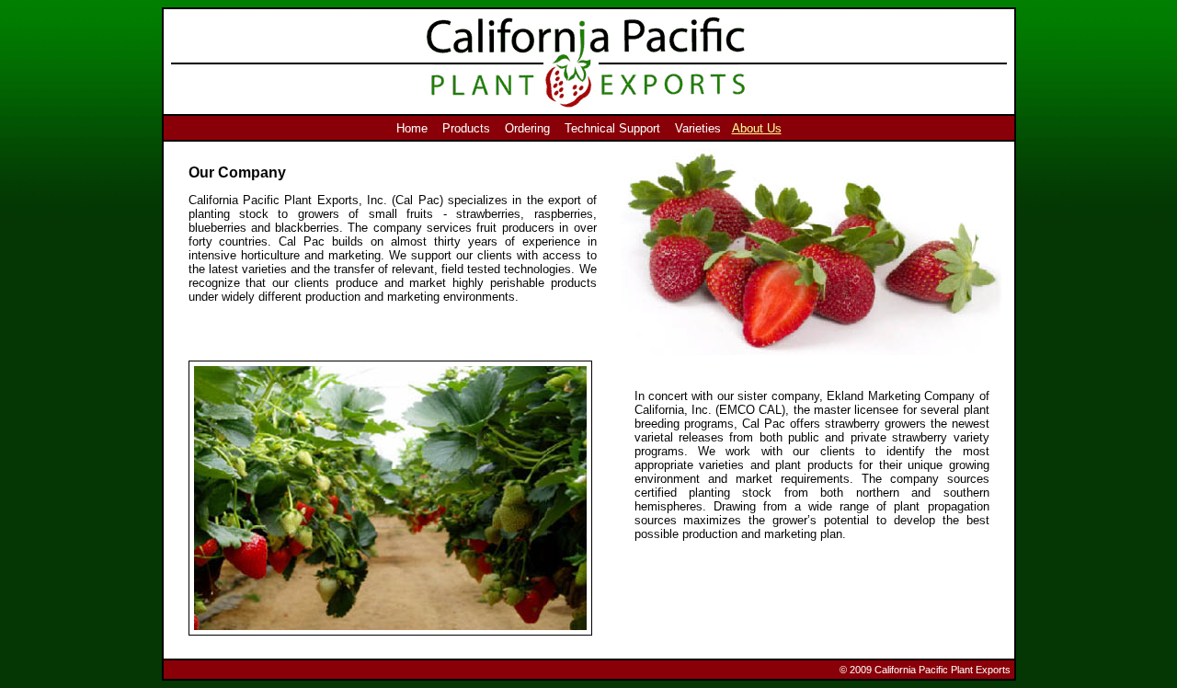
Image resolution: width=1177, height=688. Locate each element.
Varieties (698, 128)
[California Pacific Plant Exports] (814, 351)
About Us (757, 128)
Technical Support (612, 128)
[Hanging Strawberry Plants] (390, 631)
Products (466, 128)
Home (412, 128)
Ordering (527, 128)
